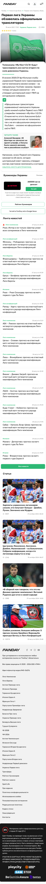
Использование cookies (11, 797)
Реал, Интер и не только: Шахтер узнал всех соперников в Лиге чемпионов (22, 229)
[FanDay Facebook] (27, 650)
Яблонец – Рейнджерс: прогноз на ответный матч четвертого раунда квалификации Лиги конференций (19, 245)
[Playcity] (14, 867)
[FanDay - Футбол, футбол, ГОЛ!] (10, 4)
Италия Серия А (8, 697)
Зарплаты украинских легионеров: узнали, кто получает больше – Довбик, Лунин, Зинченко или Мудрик (22, 507)
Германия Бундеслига (11, 693)
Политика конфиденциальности (15, 792)
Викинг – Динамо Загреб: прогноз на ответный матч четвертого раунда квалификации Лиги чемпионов (20, 377)
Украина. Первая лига (28, 27)
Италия (5, 453)
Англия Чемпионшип (10, 739)
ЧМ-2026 (5, 735)
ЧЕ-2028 (5, 730)
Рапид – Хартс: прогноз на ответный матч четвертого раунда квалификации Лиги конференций (23, 309)
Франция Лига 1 (8, 701)
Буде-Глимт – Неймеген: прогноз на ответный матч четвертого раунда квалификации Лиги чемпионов (20, 410)
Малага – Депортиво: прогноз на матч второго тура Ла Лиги (21, 443)
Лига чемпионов (12, 225)
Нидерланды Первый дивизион (14, 763)
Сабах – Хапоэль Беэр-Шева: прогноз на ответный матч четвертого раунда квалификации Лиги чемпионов (22, 427)
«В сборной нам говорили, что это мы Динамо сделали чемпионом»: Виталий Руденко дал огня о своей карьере (22, 592)
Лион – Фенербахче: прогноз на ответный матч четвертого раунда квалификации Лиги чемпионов (23, 360)
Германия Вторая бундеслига (14, 747)
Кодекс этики (7, 809)
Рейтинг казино (8, 780)
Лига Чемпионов (9, 677)
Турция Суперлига (9, 726)
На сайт (34, 189)
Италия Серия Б (8, 751)
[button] (29, 4)
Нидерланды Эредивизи (12, 710)
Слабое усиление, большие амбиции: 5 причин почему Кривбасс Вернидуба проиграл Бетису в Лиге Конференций (22, 633)
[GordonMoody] (30, 867)
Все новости (23, 466)
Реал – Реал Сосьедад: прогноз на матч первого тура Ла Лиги (21, 293)
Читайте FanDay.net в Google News (23, 211)
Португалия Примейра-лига (13, 706)
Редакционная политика (12, 805)
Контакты (6, 817)
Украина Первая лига (10, 768)
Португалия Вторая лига (12, 759)
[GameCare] (35, 877)
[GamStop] (23, 872)
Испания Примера (9, 689)
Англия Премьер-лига (11, 685)
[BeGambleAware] (17, 877)
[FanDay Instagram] (35, 650)
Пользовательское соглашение (14, 801)
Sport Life (6, 784)
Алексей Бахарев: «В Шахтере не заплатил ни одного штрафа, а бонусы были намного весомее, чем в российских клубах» (16, 143)
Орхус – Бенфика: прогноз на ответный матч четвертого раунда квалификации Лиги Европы (22, 278)
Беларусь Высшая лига (11, 722)
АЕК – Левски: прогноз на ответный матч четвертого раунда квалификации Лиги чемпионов (22, 326)
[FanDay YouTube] (39, 650)
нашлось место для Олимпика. (16, 167)
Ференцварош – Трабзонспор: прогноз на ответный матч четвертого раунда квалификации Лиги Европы (23, 261)
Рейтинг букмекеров (23, 204)
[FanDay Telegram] (31, 650)
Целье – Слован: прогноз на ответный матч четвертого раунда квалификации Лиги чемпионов (22, 343)
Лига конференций (10, 239)
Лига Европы (8, 256)
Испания (6, 289)
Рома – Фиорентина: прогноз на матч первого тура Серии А (20, 457)
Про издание (7, 788)
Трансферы (6, 772)
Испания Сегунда (9, 743)
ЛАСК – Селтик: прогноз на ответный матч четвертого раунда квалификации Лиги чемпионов (22, 394)
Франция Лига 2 (8, 755)
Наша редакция (8, 813)
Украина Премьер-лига (11, 718)
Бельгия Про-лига (9, 714)
